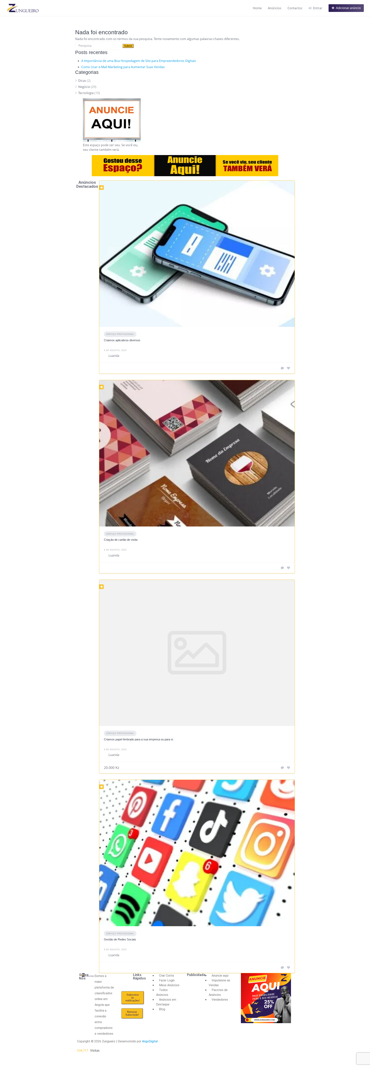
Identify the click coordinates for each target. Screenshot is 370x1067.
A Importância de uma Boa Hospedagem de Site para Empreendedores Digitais (138, 61)
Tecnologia (86, 93)
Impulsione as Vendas (219, 983)
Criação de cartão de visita (120, 539)
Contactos (295, 8)
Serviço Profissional (120, 334)
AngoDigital (150, 1041)
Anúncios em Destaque (166, 1002)
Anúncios (274, 8)
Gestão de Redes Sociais (120, 939)
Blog (162, 1009)
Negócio (84, 87)
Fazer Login (167, 980)
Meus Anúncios (169, 985)
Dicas (82, 80)
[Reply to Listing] (282, 368)
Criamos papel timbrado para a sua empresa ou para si (138, 739)
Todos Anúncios (162, 992)
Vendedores (220, 999)
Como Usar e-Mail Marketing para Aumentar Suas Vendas (123, 67)
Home (257, 8)
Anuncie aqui (220, 975)
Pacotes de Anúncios (218, 992)
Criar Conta (166, 975)
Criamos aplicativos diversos (122, 340)
